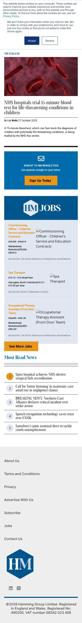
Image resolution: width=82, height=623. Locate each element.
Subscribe (12, 513)
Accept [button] (32, 40)
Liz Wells (13, 120)
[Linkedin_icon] (11, 588)
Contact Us (13, 539)
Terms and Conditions (22, 474)
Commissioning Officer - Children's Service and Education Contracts (21, 230)
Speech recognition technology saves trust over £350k (45, 416)
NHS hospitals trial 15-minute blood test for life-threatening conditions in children (38, 107)
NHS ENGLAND (12, 53)
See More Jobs (20, 346)
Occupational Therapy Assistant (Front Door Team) (21, 309)
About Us (11, 461)
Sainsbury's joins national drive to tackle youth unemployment (44, 428)
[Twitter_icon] (19, 588)
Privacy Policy (11, 16)
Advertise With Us (18, 500)
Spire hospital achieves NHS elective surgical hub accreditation (41, 376)
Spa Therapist (16, 272)
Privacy (10, 487)
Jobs (8, 526)
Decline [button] (49, 40)
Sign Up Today (40, 180)
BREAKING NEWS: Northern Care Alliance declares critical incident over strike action (42, 402)
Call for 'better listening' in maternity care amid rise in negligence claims (44, 388)
